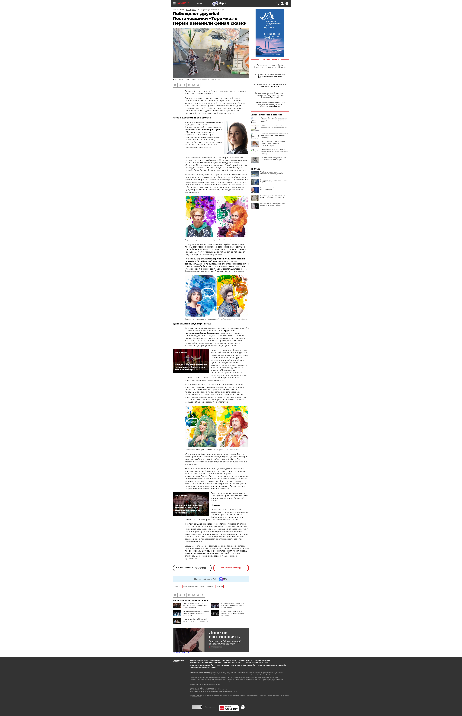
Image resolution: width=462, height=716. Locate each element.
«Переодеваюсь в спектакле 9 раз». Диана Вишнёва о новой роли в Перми (232, 605)
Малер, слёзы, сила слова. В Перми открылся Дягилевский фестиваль (232, 613)
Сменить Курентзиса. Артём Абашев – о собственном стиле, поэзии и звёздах (195, 605)
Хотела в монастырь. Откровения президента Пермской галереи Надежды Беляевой (270, 95)
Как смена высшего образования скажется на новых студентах (272, 204)
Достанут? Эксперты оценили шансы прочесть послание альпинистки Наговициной (275, 136)
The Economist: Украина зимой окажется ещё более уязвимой (271, 173)
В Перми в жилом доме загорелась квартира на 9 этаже (270, 85)
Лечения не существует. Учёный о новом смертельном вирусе (273, 158)
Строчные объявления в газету (256, 663)
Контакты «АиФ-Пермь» (232, 663)
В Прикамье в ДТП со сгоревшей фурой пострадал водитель (270, 76)
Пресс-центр (215, 660)
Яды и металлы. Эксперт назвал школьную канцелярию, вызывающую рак (273, 144)
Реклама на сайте (229, 660)
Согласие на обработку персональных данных (204, 688)
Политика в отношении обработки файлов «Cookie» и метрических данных (213, 691)
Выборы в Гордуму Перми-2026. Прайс (272, 665)
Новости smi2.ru (181, 653)
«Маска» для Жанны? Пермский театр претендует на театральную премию (196, 621)
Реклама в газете (245, 660)
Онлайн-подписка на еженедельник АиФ (205, 663)
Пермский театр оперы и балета (209, 79)
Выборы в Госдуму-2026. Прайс (201, 665)
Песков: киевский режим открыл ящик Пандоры (272, 188)
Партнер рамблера (210, 707)
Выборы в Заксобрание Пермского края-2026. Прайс (235, 665)
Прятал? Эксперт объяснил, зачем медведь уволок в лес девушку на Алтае (274, 120)
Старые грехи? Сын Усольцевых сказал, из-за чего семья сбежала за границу (274, 151)
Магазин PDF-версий (262, 660)
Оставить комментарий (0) (231, 568)
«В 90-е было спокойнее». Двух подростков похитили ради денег (273, 127)
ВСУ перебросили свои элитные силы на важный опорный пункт (272, 196)
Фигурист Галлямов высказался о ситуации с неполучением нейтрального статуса (270, 105)
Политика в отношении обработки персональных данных (208, 690)
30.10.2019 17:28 (178, 10)
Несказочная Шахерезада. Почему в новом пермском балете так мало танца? (196, 613)
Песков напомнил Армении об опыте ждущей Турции (274, 181)
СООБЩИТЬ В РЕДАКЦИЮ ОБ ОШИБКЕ (203, 667)
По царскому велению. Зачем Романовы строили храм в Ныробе (270, 66)
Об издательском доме (199, 660)
